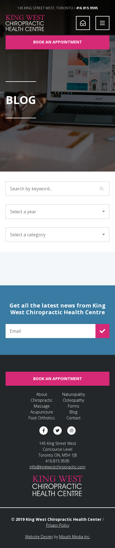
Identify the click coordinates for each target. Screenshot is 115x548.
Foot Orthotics (41, 417)
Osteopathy (73, 400)
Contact (73, 417)
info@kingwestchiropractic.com (57, 467)
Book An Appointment (57, 42)
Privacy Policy (57, 525)
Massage (42, 406)
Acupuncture (41, 412)
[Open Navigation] (102, 23)
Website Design (39, 536)
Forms (73, 406)
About (41, 394)
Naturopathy (73, 394)
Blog (73, 412)
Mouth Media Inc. (74, 536)
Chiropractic (41, 400)
